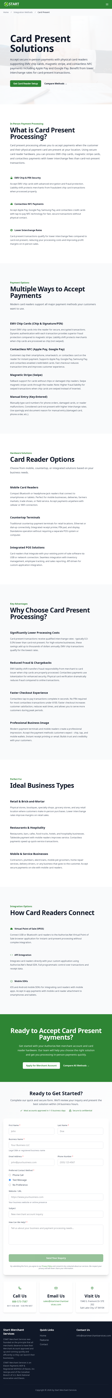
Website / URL (15, 1191)
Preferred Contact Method (21, 1170)
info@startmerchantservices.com (93, 1335)
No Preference (20, 1184)
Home (6, 12)
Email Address (16, 1156)
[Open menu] (107, 4)
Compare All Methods (76, 1065)
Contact (44, 1344)
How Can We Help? (18, 1222)
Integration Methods (23, 12)
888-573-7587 (19, 1301)
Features (44, 1339)
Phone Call (18, 1175)
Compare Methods (55, 83)
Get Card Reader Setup (25, 83)
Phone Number (65, 1156)
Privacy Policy (47, 1266)
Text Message (20, 1179)
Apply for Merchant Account (41, 1065)
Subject (12, 1208)
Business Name (17, 1139)
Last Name (63, 1125)
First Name (14, 1125)
